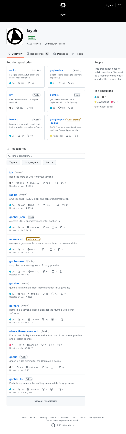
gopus (13, 357)
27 (78, 136)
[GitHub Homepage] (53, 425)
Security (43, 417)
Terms (24, 417)
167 (22, 136)
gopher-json (17, 217)
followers (35, 43)
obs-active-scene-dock (24, 331)
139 (31, 108)
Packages (62, 53)
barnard (14, 305)
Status (53, 417)
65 (72, 83)
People (79, 53)
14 (56, 294)
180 (63, 108)
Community (64, 417)
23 (66, 205)
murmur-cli (16, 239)
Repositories (39, 53)
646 (22, 83)
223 (21, 108)
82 (69, 136)
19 (22, 389)
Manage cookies (96, 417)
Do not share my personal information (63, 420)
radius (13, 194)
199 (32, 83)
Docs (74, 417)
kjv (11, 172)
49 (31, 136)
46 (47, 227)
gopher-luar (16, 261)
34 (57, 205)
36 (46, 367)
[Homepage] (63, 5)
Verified (31, 38)
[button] (13, 162)
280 (63, 83)
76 (22, 227)
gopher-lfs (16, 379)
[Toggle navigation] (6, 5)
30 (22, 249)
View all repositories (45, 401)
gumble (14, 283)
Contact (82, 417)
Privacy (33, 417)
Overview (17, 53)
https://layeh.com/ (56, 43)
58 (72, 108)
